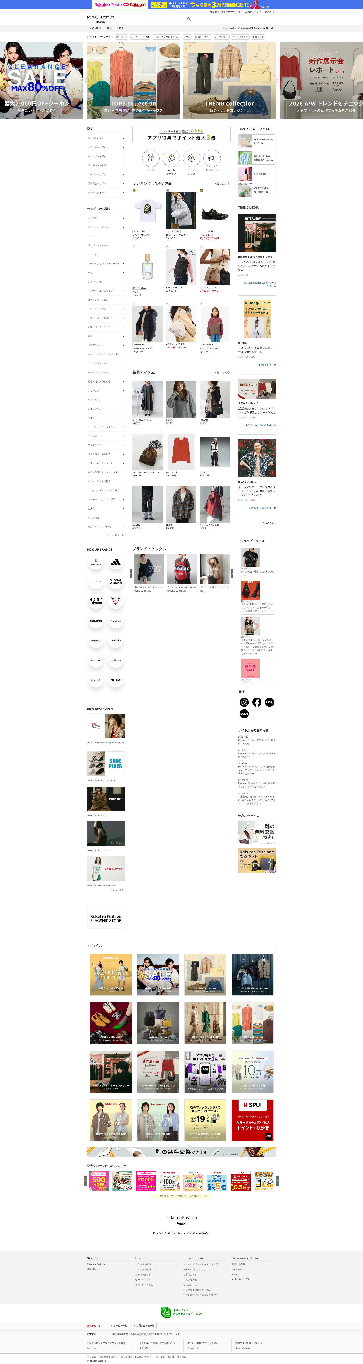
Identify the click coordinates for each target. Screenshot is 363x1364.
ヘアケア (92, 435)
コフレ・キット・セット (100, 463)
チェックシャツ (240, 37)
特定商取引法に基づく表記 (197, 1289)
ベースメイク (95, 399)
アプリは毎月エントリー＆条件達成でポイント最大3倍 (247, 28)
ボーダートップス (140, 37)
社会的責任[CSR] (165, 1356)
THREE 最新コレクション (166, 37)
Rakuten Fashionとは (194, 1269)
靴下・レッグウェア (98, 299)
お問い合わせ (190, 1279)
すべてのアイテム (97, 192)
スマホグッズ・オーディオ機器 (104, 490)
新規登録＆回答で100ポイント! (225, 11)
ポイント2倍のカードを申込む (202, 1342)
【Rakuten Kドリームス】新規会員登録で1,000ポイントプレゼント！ (146, 1333)
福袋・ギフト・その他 (99, 526)
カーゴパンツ (221, 37)
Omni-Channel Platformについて (200, 1294)
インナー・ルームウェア (100, 290)
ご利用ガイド (190, 1274)
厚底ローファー (202, 37)
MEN (108, 28)
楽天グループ (252, 11)
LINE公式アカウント (242, 1278)
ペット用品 (93, 517)
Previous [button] (87, 80)
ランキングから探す (98, 165)
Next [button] (276, 80)
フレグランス (95, 445)
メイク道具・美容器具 (99, 454)
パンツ (91, 236)
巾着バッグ (258, 37)
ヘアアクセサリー (97, 345)
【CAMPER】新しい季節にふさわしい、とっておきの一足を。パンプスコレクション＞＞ (257, 607)
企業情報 (91, 1356)
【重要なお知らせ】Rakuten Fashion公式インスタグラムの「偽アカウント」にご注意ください (257, 800)
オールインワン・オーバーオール (105, 263)
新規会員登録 (238, 1264)
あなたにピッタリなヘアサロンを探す (106, 1342)
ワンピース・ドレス (98, 245)
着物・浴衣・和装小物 (99, 381)
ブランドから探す (97, 147)
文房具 (91, 508)
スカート (92, 254)
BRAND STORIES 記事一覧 (262, 508)
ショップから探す (97, 156)
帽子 (90, 336)
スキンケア (93, 390)
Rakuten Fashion (116, 19)
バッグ (91, 272)
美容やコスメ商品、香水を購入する (157, 1342)
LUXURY (91, 1269)
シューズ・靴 (95, 281)
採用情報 (181, 1356)
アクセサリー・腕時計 (99, 318)
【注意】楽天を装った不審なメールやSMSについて (181, 1196)
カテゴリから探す (97, 174)
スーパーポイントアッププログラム (201, 1264)
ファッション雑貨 (97, 308)
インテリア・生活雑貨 (99, 481)
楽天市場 (269, 11)
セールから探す (96, 138)
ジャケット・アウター (99, 227)
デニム (187, 37)
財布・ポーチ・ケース (99, 327)
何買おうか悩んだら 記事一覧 (261, 425)
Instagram (237, 1274)
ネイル (91, 417)
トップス (92, 218)
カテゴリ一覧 (117, 534)
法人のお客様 (190, 1284)
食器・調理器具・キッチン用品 (104, 472)
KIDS (119, 28)
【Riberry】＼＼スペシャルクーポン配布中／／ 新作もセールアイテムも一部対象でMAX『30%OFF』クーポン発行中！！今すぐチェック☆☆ (257, 647)
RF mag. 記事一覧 (267, 364)
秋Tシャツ (121, 37)
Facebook (237, 1269)
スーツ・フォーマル (98, 363)
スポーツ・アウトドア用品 (101, 499)
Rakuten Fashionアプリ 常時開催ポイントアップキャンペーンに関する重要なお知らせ (256, 770)
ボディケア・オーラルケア (101, 426)
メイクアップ (95, 408)
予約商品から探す (97, 183)
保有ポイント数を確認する (249, 1342)
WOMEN (95, 28)
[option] (133, 80)
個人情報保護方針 (108, 1356)
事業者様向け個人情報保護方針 (137, 1356)
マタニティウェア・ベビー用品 (104, 354)
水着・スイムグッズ (98, 372)
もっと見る (118, 890)
